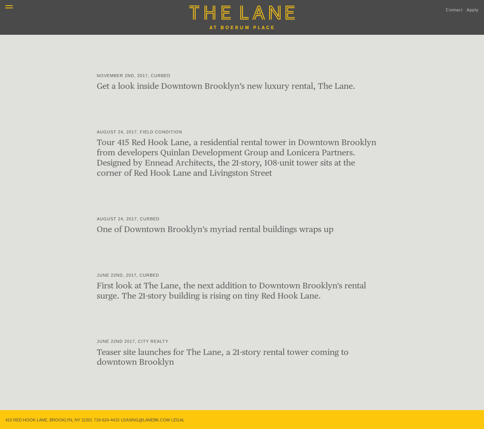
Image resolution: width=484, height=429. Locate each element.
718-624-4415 (106, 420)
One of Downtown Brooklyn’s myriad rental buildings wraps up (215, 229)
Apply (473, 10)
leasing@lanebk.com (145, 420)
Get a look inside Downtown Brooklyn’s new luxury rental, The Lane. (226, 86)
